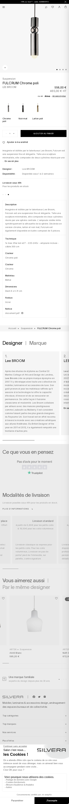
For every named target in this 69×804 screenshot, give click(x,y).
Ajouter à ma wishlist (17, 142)
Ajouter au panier (43, 133)
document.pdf (12, 313)
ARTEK (13, 649)
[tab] (56, 69)
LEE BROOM (9, 87)
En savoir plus (59, 96)
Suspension (26, 649)
